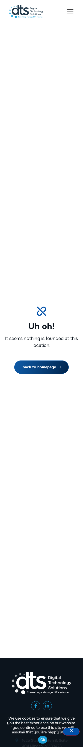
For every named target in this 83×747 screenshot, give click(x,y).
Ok (42, 739)
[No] (71, 731)
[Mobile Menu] (70, 12)
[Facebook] (35, 705)
